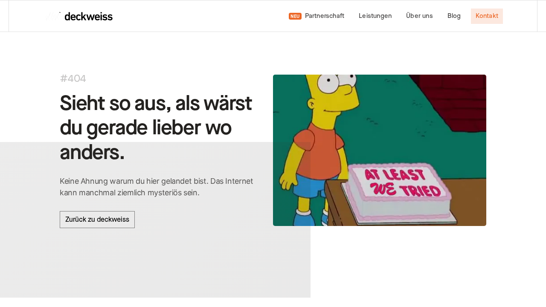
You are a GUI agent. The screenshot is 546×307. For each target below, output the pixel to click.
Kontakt (487, 16)
